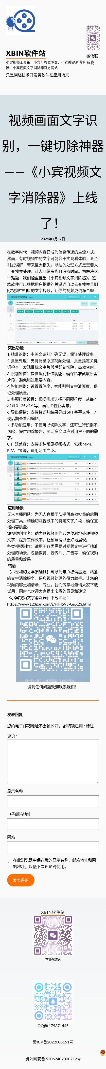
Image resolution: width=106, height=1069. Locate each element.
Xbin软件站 (26, 53)
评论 (12, 736)
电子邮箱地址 (19, 814)
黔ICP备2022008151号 (53, 1041)
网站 (11, 837)
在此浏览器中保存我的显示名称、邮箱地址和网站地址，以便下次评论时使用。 (54, 863)
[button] (93, 38)
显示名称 (15, 791)
